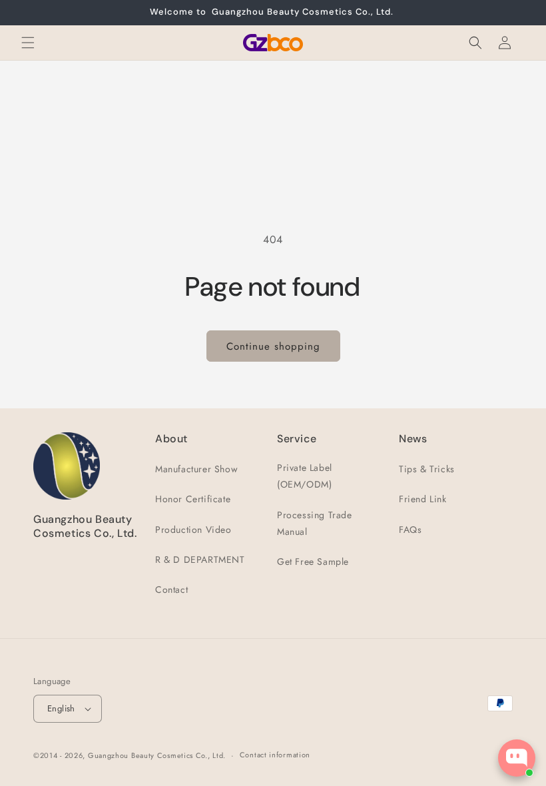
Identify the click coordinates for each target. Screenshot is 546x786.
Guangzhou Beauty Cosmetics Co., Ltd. (157, 755)
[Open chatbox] (516, 758)
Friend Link (423, 499)
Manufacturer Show (196, 469)
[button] (28, 42)
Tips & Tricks (427, 469)
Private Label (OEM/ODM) (304, 476)
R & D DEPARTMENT (200, 559)
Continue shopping (273, 346)
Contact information (275, 754)
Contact (171, 589)
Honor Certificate (192, 499)
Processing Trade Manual (314, 523)
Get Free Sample (313, 561)
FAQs (410, 529)
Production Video (193, 529)
